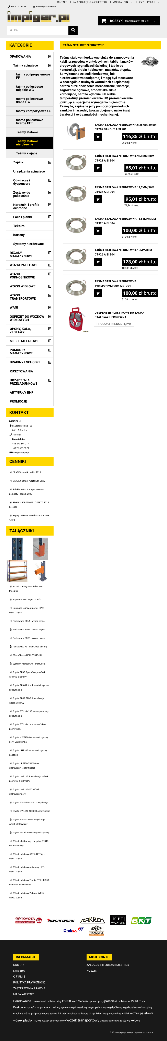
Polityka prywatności (29, 982)
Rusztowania (21, 371)
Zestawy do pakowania (21, 194)
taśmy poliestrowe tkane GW (29, 100)
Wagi (14, 307)
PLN (121, 2)
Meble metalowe (24, 341)
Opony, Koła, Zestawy (20, 330)
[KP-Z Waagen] (118, 917)
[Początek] (42, 16)
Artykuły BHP (21, 392)
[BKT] (141, 917)
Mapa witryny (23, 994)
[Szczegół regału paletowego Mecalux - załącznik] (40, 562)
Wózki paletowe (23, 265)
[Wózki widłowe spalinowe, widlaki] (96, 927)
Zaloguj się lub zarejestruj (90, 2)
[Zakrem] (92, 917)
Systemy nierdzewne (28, 244)
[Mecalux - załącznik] (17, 539)
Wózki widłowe (22, 286)
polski (147, 2)
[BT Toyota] (28, 917)
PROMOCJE (18, 401)
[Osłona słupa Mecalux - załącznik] (40, 539)
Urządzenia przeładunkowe (23, 381)
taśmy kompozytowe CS (33, 111)
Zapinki (18, 162)
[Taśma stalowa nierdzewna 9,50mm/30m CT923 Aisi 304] (76, 151)
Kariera (19, 970)
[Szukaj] (73, 30)
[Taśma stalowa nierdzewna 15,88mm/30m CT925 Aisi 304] (76, 214)
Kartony (19, 235)
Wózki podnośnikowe (22, 275)
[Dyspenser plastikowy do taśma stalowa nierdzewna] (76, 308)
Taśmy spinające (25, 65)
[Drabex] (73, 927)
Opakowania (20, 56)
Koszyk (92, 970)
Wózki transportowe (23, 296)
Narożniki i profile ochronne (26, 206)
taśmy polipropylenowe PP (33, 76)
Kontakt (62, 2)
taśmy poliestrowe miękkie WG (29, 88)
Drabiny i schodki (25, 362)
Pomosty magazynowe (21, 351)
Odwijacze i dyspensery (21, 182)
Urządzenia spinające (29, 171)
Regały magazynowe (21, 254)
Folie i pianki (22, 217)
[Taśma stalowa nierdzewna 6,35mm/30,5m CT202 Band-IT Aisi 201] (76, 120)
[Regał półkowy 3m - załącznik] (17, 562)
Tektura (19, 226)
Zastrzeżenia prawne (29, 988)
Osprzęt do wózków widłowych (27, 318)
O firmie (19, 976)
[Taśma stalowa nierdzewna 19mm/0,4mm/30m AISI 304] (76, 277)
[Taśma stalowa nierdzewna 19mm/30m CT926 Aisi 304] (76, 245)
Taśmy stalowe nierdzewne (27, 142)
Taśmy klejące (26, 153)
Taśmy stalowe (27, 132)
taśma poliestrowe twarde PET (29, 121)
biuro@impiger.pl (46, 6)
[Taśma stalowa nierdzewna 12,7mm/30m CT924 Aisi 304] (76, 183)
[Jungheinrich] (61, 917)
